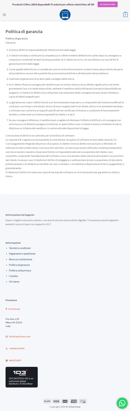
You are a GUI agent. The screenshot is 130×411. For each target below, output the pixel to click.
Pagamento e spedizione (22, 253)
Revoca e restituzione (20, 259)
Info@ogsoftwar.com (19, 336)
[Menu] (4, 15)
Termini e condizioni (20, 247)
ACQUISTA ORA (107, 4)
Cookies (13, 275)
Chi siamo (14, 281)
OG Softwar (14, 309)
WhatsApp (15, 360)
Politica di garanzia (19, 264)
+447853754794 (16, 348)
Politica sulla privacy (20, 270)
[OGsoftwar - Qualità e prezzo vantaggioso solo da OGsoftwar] (65, 15)
